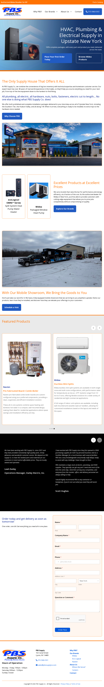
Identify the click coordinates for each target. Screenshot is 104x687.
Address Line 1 (60, 576)
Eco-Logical (76, 659)
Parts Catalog (98, 2)
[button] (49, 506)
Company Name (62, 535)
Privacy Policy (65, 684)
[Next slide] (99, 327)
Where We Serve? (79, 667)
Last (79, 530)
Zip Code (58, 592)
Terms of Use (75, 684)
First (56, 530)
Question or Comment (65, 597)
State (80, 584)
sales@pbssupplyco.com (47, 665)
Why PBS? (37, 11)
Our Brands (50, 11)
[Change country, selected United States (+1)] (57, 562)
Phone (58, 557)
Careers (75, 670)
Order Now (62, 630)
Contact (78, 11)
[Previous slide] (93, 327)
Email (58, 546)
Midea (74, 656)
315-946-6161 (94, 11)
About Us (65, 11)
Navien (75, 662)
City (56, 584)
